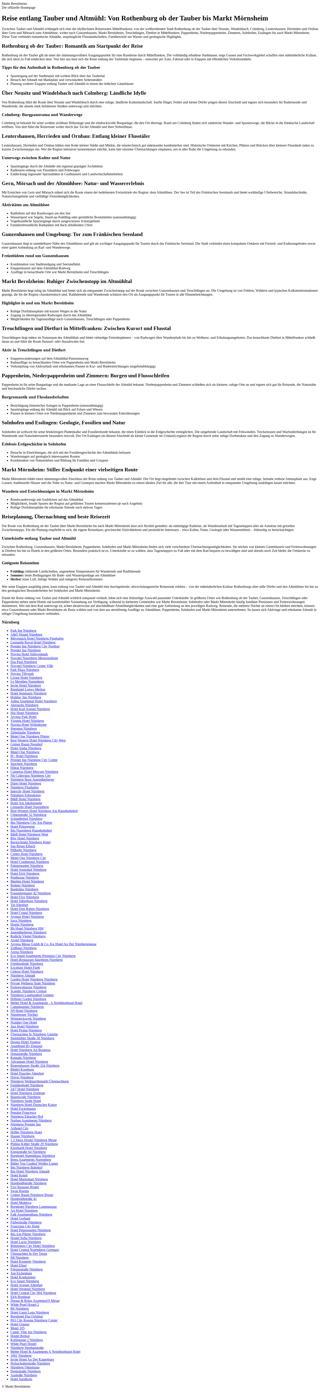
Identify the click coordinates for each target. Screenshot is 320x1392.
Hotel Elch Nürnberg (24, 873)
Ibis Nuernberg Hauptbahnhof (31, 830)
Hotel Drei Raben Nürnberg (29, 909)
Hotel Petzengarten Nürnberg (30, 1230)
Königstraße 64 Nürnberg (28, 1152)
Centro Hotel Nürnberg (26, 854)
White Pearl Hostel (23, 1344)
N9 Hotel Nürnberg (23, 1011)
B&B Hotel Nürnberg (25, 799)
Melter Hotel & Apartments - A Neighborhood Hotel (46, 1003)
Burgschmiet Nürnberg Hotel (30, 842)
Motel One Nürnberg (24, 752)
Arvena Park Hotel (23, 717)
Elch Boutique (20, 1297)
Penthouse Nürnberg (24, 877)
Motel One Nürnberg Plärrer (29, 736)
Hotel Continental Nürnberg (29, 862)
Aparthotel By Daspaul (26, 1046)
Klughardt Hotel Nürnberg (28, 1148)
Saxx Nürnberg (21, 920)
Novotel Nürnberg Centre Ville (31, 666)
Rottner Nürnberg (22, 885)
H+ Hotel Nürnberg (24, 756)
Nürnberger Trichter (24, 1014)
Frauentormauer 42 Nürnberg (30, 893)
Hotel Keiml (18, 1175)
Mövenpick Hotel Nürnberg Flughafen (37, 638)
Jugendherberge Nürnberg (28, 932)
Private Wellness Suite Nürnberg (32, 983)
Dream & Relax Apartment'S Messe (35, 1301)
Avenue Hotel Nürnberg (27, 916)
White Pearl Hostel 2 (24, 1304)
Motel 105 (17, 1328)
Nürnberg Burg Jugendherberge (32, 779)
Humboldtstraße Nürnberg (28, 1183)
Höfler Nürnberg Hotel (26, 1132)
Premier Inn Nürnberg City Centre (33, 760)
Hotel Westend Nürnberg (27, 1289)
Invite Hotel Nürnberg (25, 685)
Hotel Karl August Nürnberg (30, 709)
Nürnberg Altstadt (22, 975)
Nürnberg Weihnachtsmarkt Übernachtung (39, 1081)
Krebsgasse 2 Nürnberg (26, 1340)
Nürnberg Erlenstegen (25, 795)
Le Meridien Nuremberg (27, 681)
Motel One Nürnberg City (28, 858)
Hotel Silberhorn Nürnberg (28, 901)
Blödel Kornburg (22, 1069)
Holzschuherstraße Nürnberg (30, 1363)
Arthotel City (19, 1128)
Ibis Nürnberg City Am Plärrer (31, 822)
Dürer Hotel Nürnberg (25, 783)
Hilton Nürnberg (21, 768)
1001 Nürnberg (21, 1355)
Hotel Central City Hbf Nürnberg (33, 1293)
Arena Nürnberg (21, 952)
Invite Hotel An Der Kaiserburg (32, 1359)
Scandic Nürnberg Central (28, 991)
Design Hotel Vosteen (25, 1042)
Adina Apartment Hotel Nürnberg (33, 701)
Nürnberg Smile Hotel (25, 1101)
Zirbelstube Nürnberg (25, 732)
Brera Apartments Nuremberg (30, 1159)
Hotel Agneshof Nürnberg (28, 869)
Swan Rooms (19, 1191)
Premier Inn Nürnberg (25, 650)
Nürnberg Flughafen (24, 787)
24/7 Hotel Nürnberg (24, 1089)
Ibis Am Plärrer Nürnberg (27, 1234)
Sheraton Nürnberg (23, 728)
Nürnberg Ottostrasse (25, 1367)
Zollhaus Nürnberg (23, 948)
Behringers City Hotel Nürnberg (32, 1246)
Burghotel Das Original (26, 1316)
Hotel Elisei (18, 1265)
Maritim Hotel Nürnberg (27, 881)
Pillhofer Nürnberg (23, 850)
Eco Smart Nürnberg (24, 1281)
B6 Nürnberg (19, 1308)
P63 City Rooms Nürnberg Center (33, 1320)
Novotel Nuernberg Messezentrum (34, 658)
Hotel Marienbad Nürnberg (29, 1179)
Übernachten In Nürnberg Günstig (34, 1034)
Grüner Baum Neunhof (26, 744)
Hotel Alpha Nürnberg (25, 748)
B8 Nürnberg (19, 1257)
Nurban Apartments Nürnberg (31, 1120)
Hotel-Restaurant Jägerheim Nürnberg (36, 960)
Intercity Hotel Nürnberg (27, 791)
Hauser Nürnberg (22, 1136)
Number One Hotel (23, 1022)
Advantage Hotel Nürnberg (29, 1061)
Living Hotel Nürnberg (26, 677)
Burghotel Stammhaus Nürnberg (32, 1156)
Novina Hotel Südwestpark (29, 654)
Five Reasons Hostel (24, 1187)
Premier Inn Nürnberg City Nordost (34, 646)
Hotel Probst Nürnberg (26, 1030)
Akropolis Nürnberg (24, 705)
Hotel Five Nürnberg (24, 897)
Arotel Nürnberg (21, 940)
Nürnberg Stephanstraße (27, 1348)
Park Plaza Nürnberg (24, 670)
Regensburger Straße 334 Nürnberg (34, 1065)
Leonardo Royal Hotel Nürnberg (33, 642)
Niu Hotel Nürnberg (24, 713)
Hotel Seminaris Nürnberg (28, 693)
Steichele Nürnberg (23, 764)
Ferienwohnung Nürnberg (28, 987)
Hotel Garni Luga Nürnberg (29, 1312)
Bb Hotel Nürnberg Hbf (27, 928)
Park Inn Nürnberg (23, 630)
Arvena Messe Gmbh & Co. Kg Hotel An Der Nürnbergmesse (53, 944)
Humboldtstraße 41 (23, 1199)
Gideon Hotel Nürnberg (26, 971)
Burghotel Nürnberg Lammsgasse (33, 1206)
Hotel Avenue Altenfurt (26, 1285)
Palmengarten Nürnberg (26, 866)
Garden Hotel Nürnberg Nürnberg (33, 979)
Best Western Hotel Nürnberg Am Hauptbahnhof (44, 811)
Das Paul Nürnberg (23, 662)
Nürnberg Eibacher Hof (26, 1116)
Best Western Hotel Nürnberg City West (38, 740)
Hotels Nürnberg (22, 924)
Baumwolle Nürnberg (25, 1097)
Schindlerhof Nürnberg (26, 819)
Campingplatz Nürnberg (27, 1007)
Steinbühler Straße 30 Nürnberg (32, 1038)
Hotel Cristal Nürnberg (26, 913)
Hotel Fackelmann (23, 1109)
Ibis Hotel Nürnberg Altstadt (29, 1171)
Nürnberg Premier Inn (25, 1124)
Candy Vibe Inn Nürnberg (28, 1332)
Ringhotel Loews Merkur (27, 689)
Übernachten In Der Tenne (28, 1253)
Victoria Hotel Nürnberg (27, 721)
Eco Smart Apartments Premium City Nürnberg (43, 956)
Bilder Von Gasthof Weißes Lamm (34, 1163)
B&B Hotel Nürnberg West (29, 834)
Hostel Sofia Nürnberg (26, 1238)
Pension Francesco (23, 1112)
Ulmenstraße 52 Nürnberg (28, 815)
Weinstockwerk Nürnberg (28, 1018)
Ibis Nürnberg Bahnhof (26, 1167)
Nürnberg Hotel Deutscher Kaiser (33, 1105)
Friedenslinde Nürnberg (26, 964)
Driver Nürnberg (22, 1077)
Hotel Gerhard (20, 1218)
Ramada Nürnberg (23, 1058)
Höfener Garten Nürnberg (28, 999)
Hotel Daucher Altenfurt (27, 1073)
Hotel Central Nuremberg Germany (34, 1250)
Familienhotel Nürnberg (26, 1085)
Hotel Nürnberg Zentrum (27, 1093)
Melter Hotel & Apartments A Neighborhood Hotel (45, 1351)
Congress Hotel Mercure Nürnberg (34, 772)
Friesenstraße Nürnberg (26, 1269)
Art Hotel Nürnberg (24, 1210)
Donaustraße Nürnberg (26, 1054)
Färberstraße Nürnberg (26, 1222)
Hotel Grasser (19, 1324)
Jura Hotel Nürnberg (24, 1026)
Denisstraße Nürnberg (25, 1371)
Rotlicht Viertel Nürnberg (27, 936)
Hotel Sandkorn (21, 1379)
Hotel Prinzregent (22, 826)
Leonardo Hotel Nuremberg (29, 807)
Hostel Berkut (20, 1336)
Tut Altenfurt (19, 905)
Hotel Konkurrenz (22, 1277)
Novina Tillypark (22, 674)
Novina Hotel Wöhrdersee (28, 724)
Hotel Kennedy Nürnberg (28, 1261)
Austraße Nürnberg (23, 1375)
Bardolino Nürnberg (24, 889)
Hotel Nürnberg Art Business (30, 1050)
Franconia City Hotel (24, 1226)
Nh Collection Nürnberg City (30, 775)
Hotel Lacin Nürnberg (25, 1242)
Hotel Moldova (20, 1203)
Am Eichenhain (21, 1273)
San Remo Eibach (22, 846)
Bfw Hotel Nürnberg (24, 838)
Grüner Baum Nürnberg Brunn (31, 1195)
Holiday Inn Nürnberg (25, 697)
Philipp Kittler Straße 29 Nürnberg (34, 1144)
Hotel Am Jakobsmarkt (26, 803)
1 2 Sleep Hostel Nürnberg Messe (33, 1140)
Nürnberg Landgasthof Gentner (32, 995)
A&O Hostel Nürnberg (26, 634)
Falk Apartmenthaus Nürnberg (31, 1214)
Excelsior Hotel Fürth (25, 967)
